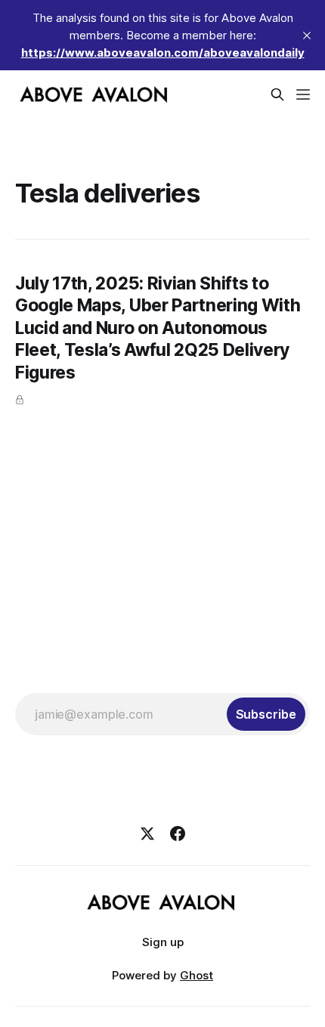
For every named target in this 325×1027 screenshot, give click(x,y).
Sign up (163, 942)
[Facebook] (177, 833)
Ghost (196, 975)
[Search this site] (277, 94)
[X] (147, 833)
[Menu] (303, 94)
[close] (307, 35)
